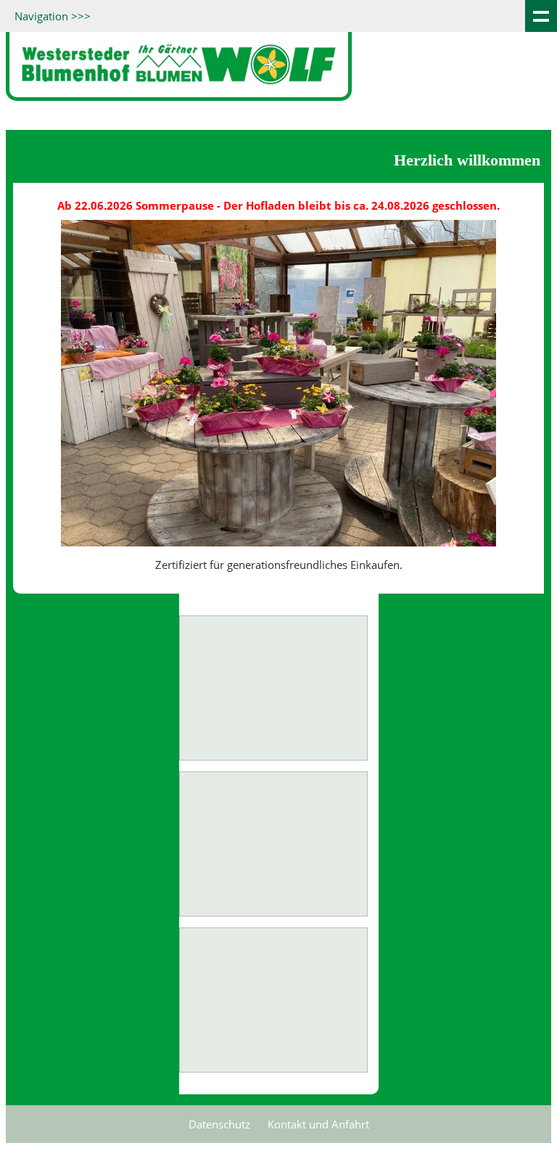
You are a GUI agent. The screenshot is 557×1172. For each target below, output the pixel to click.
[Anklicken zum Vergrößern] (273, 688)
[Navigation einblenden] (541, 16)
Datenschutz (219, 1124)
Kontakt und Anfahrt (318, 1124)
